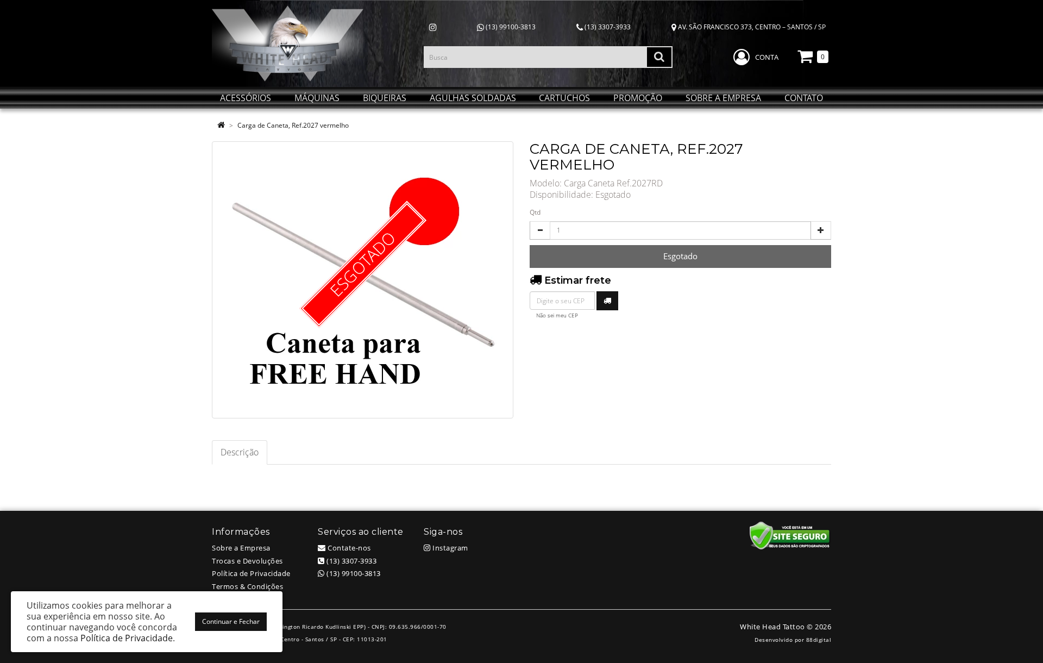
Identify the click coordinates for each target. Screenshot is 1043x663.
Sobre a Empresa (241, 548)
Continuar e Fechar (231, 621)
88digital (819, 639)
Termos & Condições (247, 586)
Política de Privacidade (251, 573)
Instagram (449, 548)
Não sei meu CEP (557, 315)
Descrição (240, 452)
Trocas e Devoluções (247, 561)
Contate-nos (348, 548)
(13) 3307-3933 (607, 27)
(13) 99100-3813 (510, 27)
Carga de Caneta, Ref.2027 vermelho (293, 125)
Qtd (535, 212)
